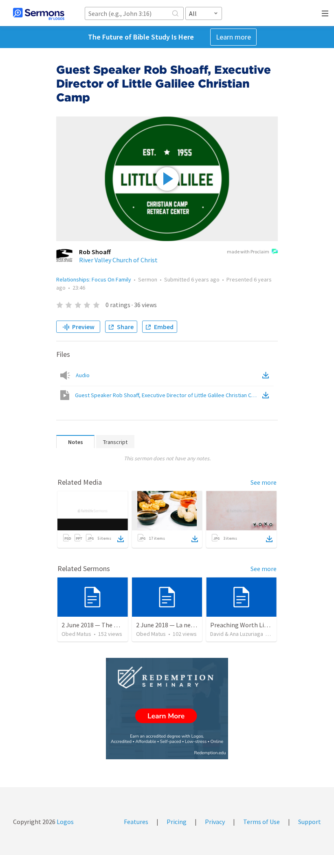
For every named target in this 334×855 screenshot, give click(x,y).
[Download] (120, 539)
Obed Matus (76, 633)
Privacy (215, 822)
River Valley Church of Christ (118, 260)
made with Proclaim (248, 251)
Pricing (177, 822)
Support (309, 822)
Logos (64, 822)
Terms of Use (261, 822)
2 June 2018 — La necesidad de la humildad (194, 625)
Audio (83, 375)
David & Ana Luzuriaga (236, 633)
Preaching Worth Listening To (252, 625)
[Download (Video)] (267, 395)
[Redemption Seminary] (167, 708)
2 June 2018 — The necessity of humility (117, 625)
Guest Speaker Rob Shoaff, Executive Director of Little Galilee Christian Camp (168, 395)
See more (263, 482)
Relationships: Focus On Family (93, 279)
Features (136, 822)
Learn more (233, 37)
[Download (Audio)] (267, 375)
